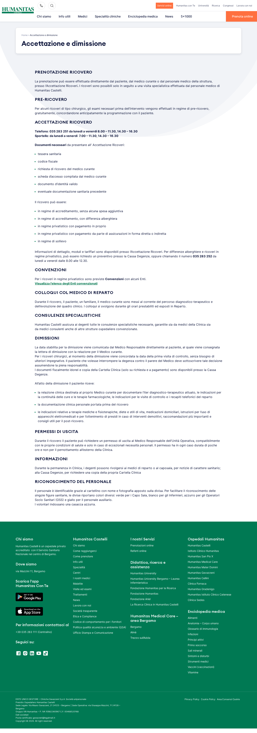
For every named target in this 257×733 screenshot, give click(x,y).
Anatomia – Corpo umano (203, 623)
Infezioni (193, 634)
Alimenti (192, 617)
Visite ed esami (82, 589)
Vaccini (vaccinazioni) (201, 666)
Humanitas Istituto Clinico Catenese (209, 594)
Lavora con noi (244, 5)
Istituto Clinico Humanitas (203, 550)
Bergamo (135, 626)
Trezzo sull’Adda (140, 637)
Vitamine (193, 672)
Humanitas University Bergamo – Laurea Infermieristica (154, 580)
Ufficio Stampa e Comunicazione (93, 632)
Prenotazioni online (142, 545)
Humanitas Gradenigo (201, 589)
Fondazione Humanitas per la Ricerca (153, 588)
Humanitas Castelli (199, 545)
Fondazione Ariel (140, 599)
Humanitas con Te (185, 5)
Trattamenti (80, 594)
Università (203, 5)
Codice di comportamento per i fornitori (97, 621)
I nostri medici (81, 578)
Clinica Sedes (196, 600)
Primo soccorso (197, 645)
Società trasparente (85, 610)
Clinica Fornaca (197, 583)
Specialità (79, 567)
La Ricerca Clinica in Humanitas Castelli (154, 604)
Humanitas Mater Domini (203, 567)
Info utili (64, 16)
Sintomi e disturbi (198, 656)
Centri (76, 572)
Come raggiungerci (85, 550)
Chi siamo (44, 16)
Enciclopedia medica (143, 16)
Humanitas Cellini (198, 578)
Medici (82, 16)
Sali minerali (195, 650)
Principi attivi (196, 639)
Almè (133, 632)
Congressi (228, 5)
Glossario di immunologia (203, 628)
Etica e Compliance (85, 616)
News (169, 16)
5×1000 (186, 16)
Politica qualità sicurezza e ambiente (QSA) (99, 627)
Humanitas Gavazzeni (201, 572)
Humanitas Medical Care (203, 561)
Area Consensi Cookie (228, 699)
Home (24, 35)
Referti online (138, 550)
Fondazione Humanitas (144, 593)
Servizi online (164, 5)
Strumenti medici (198, 661)
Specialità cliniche (108, 16)
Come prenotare (83, 556)
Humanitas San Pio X (200, 556)
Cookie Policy (208, 699)
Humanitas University (143, 573)
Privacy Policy (192, 699)
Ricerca (216, 5)
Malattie (78, 583)
